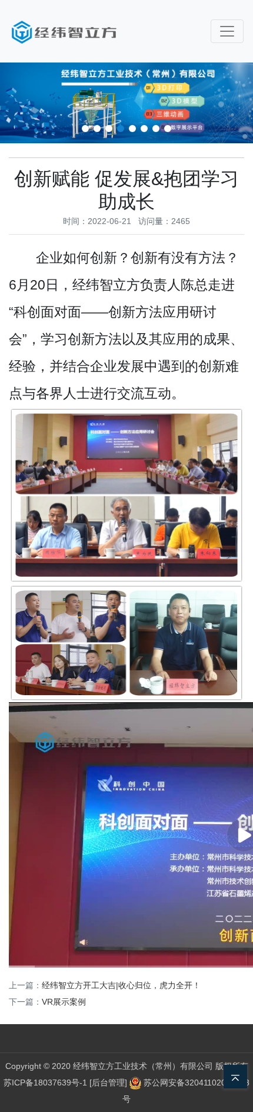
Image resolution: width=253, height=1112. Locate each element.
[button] (85, 128)
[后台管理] (109, 1082)
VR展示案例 (64, 1001)
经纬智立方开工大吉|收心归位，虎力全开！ (121, 985)
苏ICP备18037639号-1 (45, 1082)
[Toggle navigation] (227, 31)
